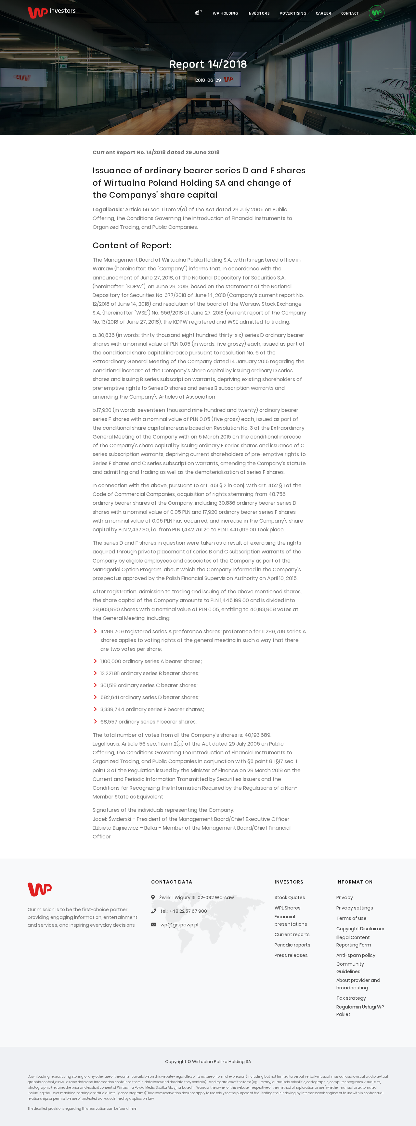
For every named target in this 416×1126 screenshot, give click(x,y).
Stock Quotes (290, 897)
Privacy (344, 897)
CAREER (324, 14)
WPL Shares (288, 908)
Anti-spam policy (355, 955)
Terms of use (351, 918)
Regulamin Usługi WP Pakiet (360, 1011)
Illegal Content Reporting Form (353, 941)
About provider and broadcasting (358, 984)
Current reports (292, 934)
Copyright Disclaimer (360, 928)
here (132, 1108)
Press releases (291, 955)
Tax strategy (351, 998)
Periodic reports (292, 945)
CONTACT (350, 14)
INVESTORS (259, 14)
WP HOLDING (225, 14)
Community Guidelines (350, 968)
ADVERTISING (293, 14)
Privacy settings (354, 908)
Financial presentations (291, 920)
